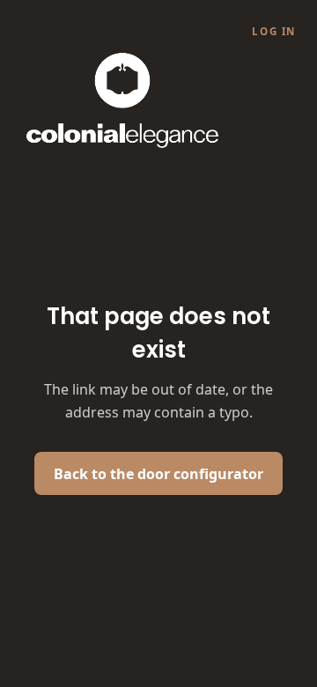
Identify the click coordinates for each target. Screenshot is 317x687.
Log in (274, 31)
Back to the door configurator (158, 474)
